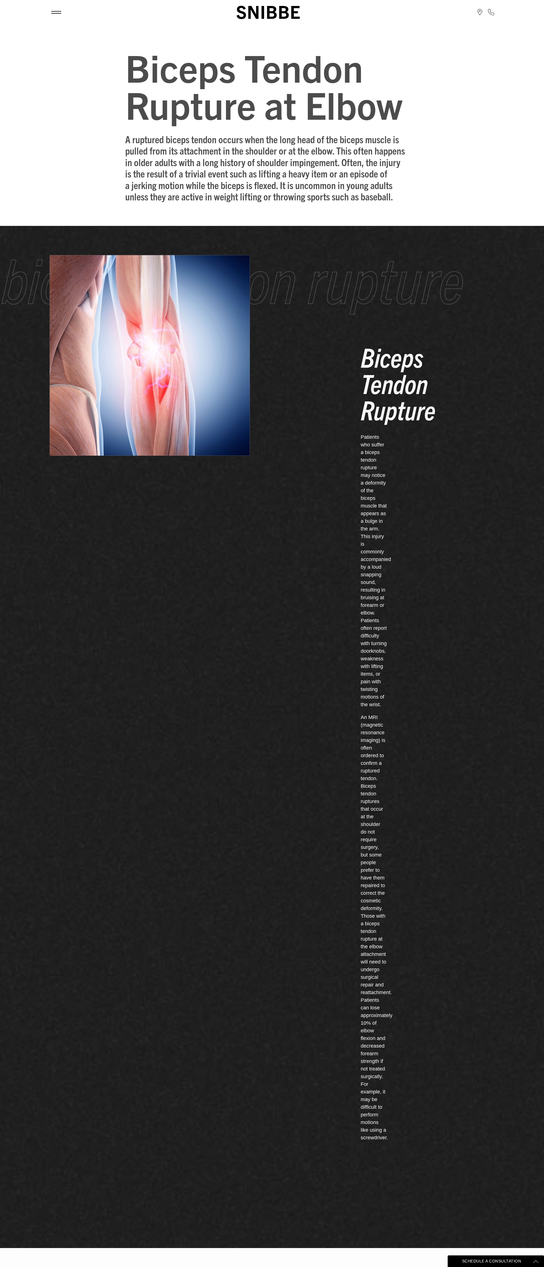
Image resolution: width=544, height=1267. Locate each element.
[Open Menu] (56, 12)
